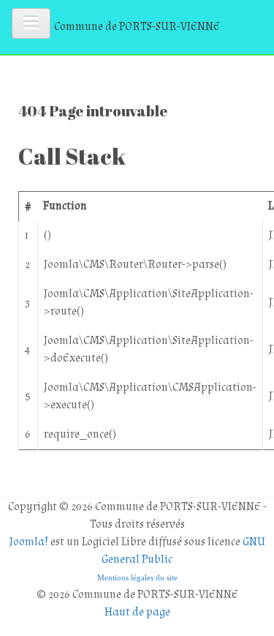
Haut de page (137, 612)
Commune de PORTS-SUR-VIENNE (137, 26)
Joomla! (28, 542)
